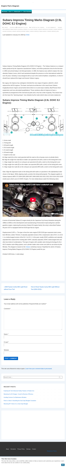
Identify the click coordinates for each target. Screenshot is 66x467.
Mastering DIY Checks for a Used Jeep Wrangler (16, 403)
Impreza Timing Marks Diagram (14, 29)
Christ (27, 35)
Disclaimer (13, 449)
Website (6, 350)
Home (5, 11)
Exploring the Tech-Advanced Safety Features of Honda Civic (19, 390)
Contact (34, 449)
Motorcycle (17, 11)
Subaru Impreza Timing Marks (38, 31)
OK (63, 464)
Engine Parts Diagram (10, 6)
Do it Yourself (27, 11)
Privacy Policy (21, 449)
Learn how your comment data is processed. (38, 368)
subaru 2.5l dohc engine (30, 29)
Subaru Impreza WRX (53, 31)
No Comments (52, 27)
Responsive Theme (52, 451)
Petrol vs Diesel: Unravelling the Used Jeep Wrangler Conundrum (20, 400)
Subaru (42, 27)
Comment (7, 308)
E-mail (6, 342)
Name (6, 334)
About (7, 449)
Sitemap (28, 449)
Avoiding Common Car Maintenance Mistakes (15, 397)
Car (10, 11)
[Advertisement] (33, 50)
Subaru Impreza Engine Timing (20, 31)
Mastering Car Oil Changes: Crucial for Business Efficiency (18, 394)
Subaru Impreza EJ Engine (45, 29)
